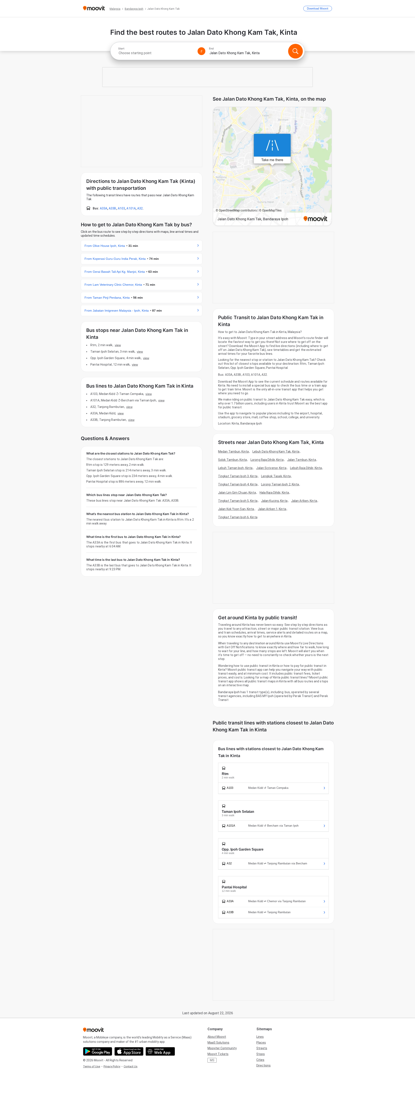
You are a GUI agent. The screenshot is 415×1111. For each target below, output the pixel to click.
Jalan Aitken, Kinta (304, 500)
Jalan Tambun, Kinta (301, 459)
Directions (263, 1065)
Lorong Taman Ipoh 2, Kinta (280, 484)
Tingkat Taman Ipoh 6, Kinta (237, 517)
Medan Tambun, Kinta (233, 451)
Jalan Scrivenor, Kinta (271, 468)
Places (261, 1042)
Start (121, 48)
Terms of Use (91, 1066)
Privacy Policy (112, 1066)
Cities (260, 1060)
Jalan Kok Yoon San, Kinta (236, 509)
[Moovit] (94, 8)
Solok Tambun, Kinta (232, 459)
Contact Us (130, 1066)
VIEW (118, 345)
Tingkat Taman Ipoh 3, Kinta (237, 476)
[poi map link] (272, 167)
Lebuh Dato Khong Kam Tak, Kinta (275, 451)
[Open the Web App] (160, 1051)
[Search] (295, 51)
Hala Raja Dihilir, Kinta (274, 492)
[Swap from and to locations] (201, 51)
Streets (261, 1048)
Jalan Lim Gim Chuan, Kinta (237, 492)
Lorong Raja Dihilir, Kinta (267, 459)
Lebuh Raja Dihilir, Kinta (306, 468)
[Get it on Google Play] (97, 1051)
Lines (260, 1036)
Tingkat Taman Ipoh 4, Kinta (237, 484)
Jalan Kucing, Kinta (274, 500)
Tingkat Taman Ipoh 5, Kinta (237, 500)
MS (212, 1060)
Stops (260, 1054)
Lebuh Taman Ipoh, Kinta (235, 468)
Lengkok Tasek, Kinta (276, 476)
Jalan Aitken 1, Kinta (272, 509)
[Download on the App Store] (129, 1051)
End (211, 48)
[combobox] (156, 53)
